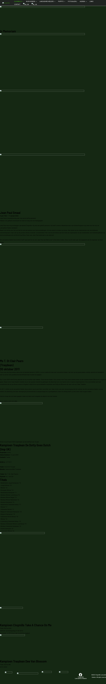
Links (91, 1)
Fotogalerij (72, 1)
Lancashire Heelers (47, 1)
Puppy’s (60, 1)
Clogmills (18, 1)
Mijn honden (30, 1)
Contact (17, 4)
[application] (22, 1)
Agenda (82, 1)
